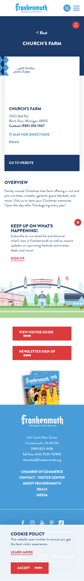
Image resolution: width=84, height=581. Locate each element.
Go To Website (21, 162)
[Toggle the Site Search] (67, 8)
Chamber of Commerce (42, 471)
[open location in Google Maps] (26, 70)
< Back (41, 33)
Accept (23, 568)
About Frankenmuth (42, 483)
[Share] (76, 25)
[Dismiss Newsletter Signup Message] (77, 222)
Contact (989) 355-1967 (27, 126)
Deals (42, 489)
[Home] (42, 421)
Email (14, 142)
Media (42, 495)
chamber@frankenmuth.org (42, 459)
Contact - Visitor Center (42, 477)
